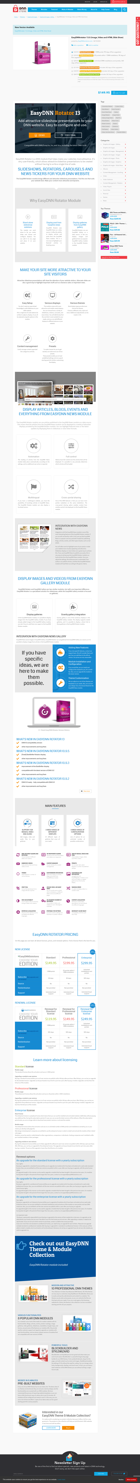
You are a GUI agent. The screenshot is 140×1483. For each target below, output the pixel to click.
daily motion (105, 109)
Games (105, 197)
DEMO (42, 135)
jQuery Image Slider (107, 118)
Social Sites (106, 190)
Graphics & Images (109, 148)
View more (86, 791)
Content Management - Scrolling (113, 172)
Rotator (115, 123)
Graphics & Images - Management (113, 151)
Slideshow (115, 126)
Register (87, 1)
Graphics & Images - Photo (111, 158)
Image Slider (116, 115)
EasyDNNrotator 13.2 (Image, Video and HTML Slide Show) (33, 31)
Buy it (68, 1428)
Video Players (107, 186)
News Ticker (115, 120)
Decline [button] (121, 1479)
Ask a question (78, 45)
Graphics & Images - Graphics (112, 162)
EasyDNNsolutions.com (85, 41)
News (104, 200)
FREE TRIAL (70, 135)
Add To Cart (120, 93)
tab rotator (105, 129)
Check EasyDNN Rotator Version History (55, 730)
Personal (105, 193)
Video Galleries (108, 179)
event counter (115, 109)
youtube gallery (121, 132)
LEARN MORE (51, 1428)
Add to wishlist (93, 45)
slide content (105, 126)
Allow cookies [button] (131, 1479)
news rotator (105, 120)
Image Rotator (105, 115)
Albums (105, 169)
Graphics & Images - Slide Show (113, 165)
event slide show (106, 112)
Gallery (116, 112)
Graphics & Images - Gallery (111, 144)
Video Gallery (114, 129)
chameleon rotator (107, 106)
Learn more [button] (61, 1479)
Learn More (113, 216)
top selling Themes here (110, 257)
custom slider (119, 106)
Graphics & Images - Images (111, 155)
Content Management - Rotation (112, 183)
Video (105, 176)
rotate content (106, 123)
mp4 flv (118, 118)
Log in (95, 1)
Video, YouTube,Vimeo (108, 132)
